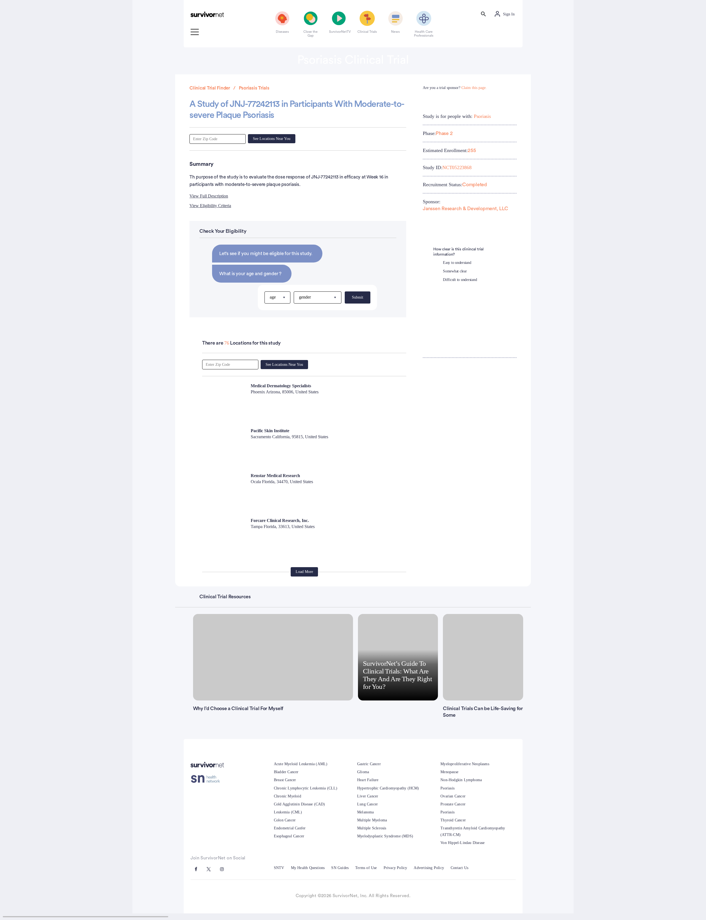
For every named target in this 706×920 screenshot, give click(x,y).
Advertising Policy (429, 868)
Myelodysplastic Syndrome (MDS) (385, 836)
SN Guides (340, 868)
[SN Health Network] (207, 778)
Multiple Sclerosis (371, 828)
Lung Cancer (367, 804)
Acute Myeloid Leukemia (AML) (301, 764)
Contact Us (459, 868)
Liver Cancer (367, 796)
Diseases (282, 31)
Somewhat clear (455, 271)
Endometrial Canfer (290, 828)
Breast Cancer (285, 780)
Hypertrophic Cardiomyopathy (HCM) (388, 788)
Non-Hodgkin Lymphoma (461, 780)
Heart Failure (368, 780)
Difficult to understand (460, 280)
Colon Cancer (285, 820)
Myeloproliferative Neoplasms (464, 764)
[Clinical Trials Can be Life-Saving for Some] (483, 657)
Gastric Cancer (369, 764)
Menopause (449, 772)
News (395, 31)
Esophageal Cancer (289, 836)
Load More (304, 572)
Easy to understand (457, 263)
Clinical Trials (367, 31)
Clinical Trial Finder (209, 88)
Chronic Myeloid (287, 796)
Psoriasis (482, 116)
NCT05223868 (456, 167)
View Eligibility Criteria (210, 205)
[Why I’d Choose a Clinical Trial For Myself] (273, 657)
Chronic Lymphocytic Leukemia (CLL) (306, 788)
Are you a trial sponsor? (455, 88)
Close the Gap (310, 33)
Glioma (363, 772)
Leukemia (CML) (288, 812)
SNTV (279, 868)
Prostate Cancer (453, 804)
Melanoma (365, 812)
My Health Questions (308, 868)
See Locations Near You (271, 139)
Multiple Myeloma (372, 820)
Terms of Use (366, 868)
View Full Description (208, 196)
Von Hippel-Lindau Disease (462, 843)
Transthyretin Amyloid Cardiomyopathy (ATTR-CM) (472, 831)
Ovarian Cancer (453, 796)
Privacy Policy (395, 868)
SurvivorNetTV (339, 31)
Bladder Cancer (286, 772)
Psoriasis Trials (254, 88)
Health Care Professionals (423, 33)
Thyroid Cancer (453, 820)
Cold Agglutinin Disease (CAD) (299, 804)
